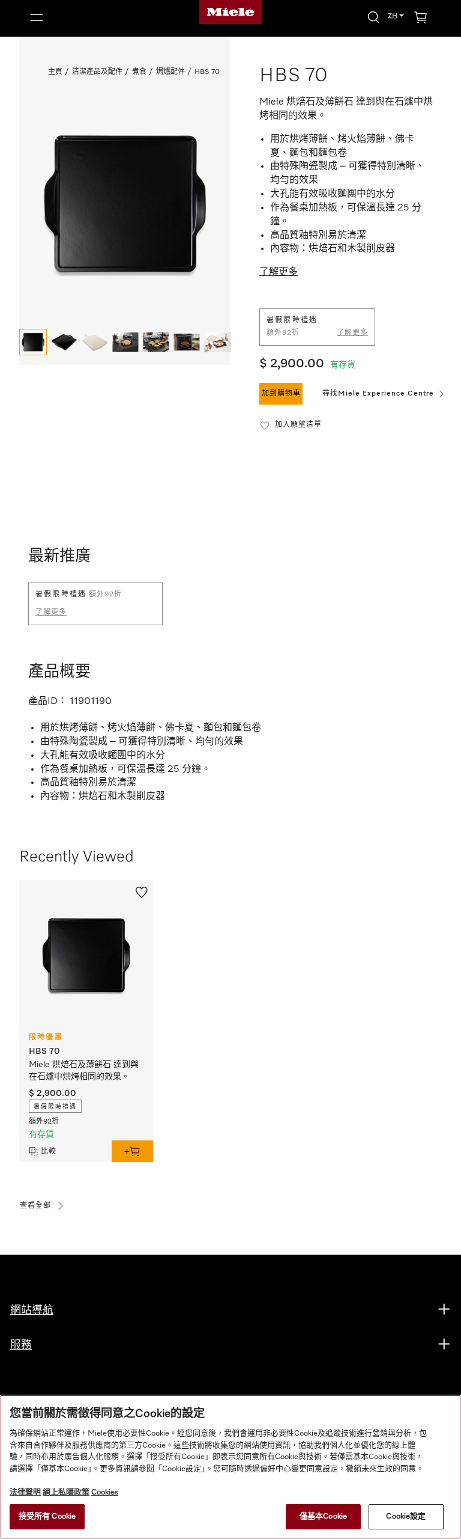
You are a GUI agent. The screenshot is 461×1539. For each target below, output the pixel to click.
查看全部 (35, 1206)
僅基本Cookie (323, 1516)
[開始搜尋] (373, 16)
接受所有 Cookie (47, 1516)
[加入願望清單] (141, 891)
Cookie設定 (406, 1516)
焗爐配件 (170, 72)
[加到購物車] (132, 1151)
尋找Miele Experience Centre (378, 393)
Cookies (104, 1492)
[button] (89, 17)
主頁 (55, 72)
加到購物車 (281, 393)
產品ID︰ (47, 701)
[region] (230, 1467)
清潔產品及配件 (97, 72)
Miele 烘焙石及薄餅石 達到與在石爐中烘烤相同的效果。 (84, 1070)
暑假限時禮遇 (55, 1107)
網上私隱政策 (66, 1492)
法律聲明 (25, 1492)
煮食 (139, 72)
